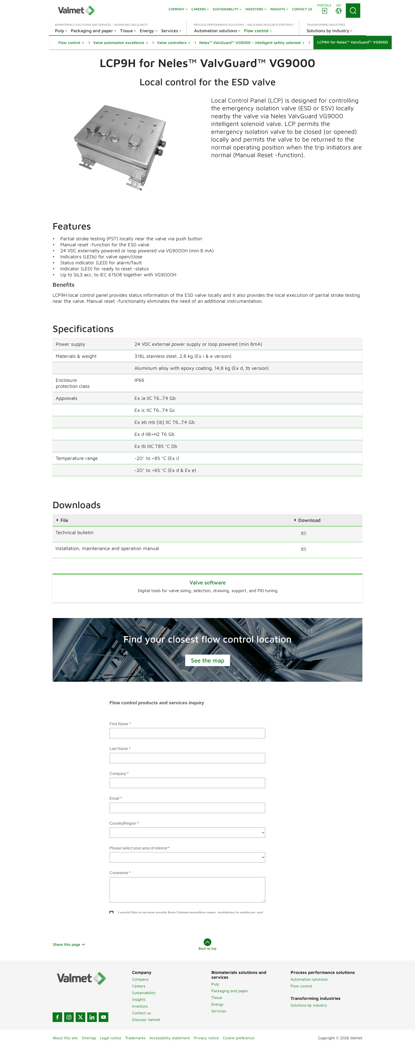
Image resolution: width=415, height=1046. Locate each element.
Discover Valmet (146, 1019)
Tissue (216, 997)
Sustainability (144, 992)
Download (309, 520)
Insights (138, 999)
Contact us (141, 1013)
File (64, 520)
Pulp (215, 984)
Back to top (207, 948)
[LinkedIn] (92, 1017)
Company (140, 979)
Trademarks (135, 1038)
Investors (140, 1006)
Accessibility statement (169, 1038)
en (303, 532)
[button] (71, 42)
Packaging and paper (229, 991)
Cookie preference (238, 1038)
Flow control (301, 986)
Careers (138, 986)
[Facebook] (57, 1017)
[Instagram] (69, 1017)
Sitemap (89, 1038)
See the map (207, 660)
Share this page (66, 944)
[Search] (353, 10)
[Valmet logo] (76, 10)
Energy (217, 1004)
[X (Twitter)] (80, 1017)
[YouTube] (103, 1017)
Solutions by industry (309, 1005)
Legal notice (110, 1038)
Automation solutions (309, 979)
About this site (65, 1038)
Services (218, 1011)
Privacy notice (206, 1038)
